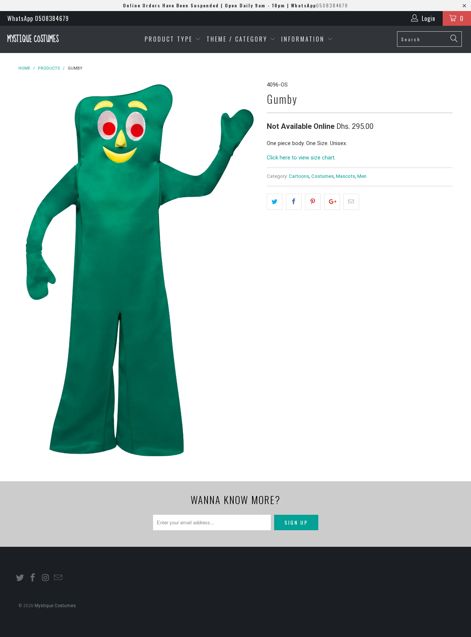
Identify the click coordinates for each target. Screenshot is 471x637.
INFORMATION (304, 39)
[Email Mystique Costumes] (58, 578)
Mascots (345, 176)
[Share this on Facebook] (294, 202)
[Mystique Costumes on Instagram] (45, 578)
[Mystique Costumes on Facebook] (33, 578)
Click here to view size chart (300, 157)
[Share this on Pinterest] (313, 202)
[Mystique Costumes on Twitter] (20, 578)
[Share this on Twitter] (275, 202)
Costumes (322, 176)
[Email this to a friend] (351, 202)
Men (361, 176)
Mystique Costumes (33, 39)
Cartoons (299, 176)
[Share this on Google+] (332, 202)
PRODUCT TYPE (170, 39)
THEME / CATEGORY (237, 39)
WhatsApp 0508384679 (38, 18)
